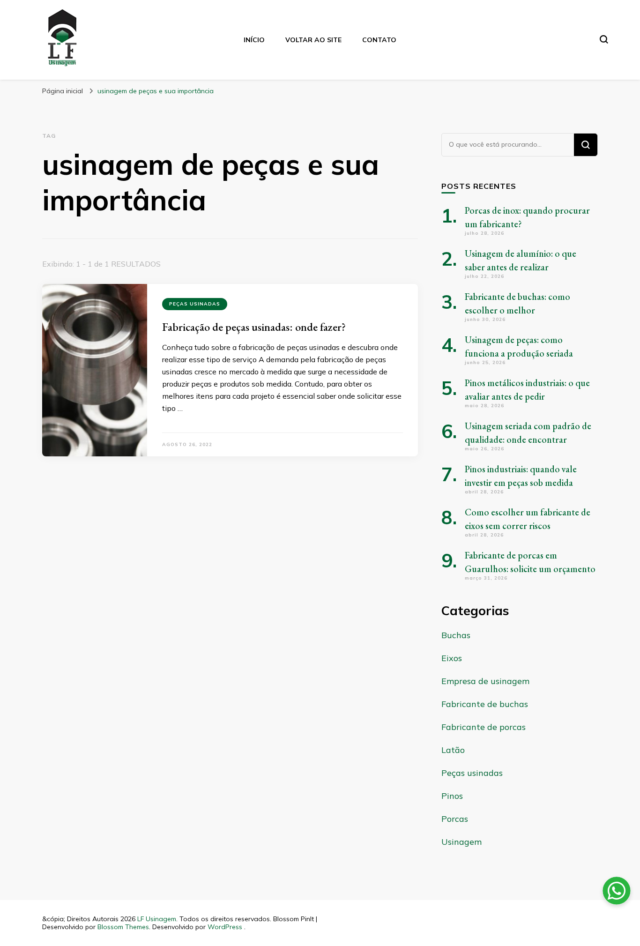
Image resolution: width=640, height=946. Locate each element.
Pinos (452, 795)
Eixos (451, 658)
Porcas (454, 818)
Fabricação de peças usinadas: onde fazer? (254, 327)
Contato (379, 40)
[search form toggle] (604, 39)
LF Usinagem (156, 919)
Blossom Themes (123, 927)
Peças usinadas (194, 304)
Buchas (455, 635)
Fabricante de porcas (483, 727)
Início (254, 40)
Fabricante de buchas (484, 704)
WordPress (225, 927)
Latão (453, 750)
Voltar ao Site (313, 40)
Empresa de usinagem (485, 681)
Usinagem (461, 841)
